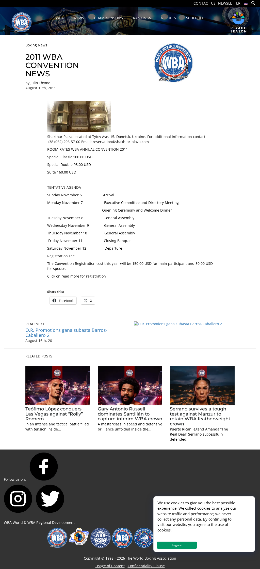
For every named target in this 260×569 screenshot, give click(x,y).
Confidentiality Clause (146, 565)
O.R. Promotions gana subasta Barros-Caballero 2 (66, 332)
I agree (177, 545)
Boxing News (36, 45)
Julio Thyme (40, 82)
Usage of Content (110, 565)
